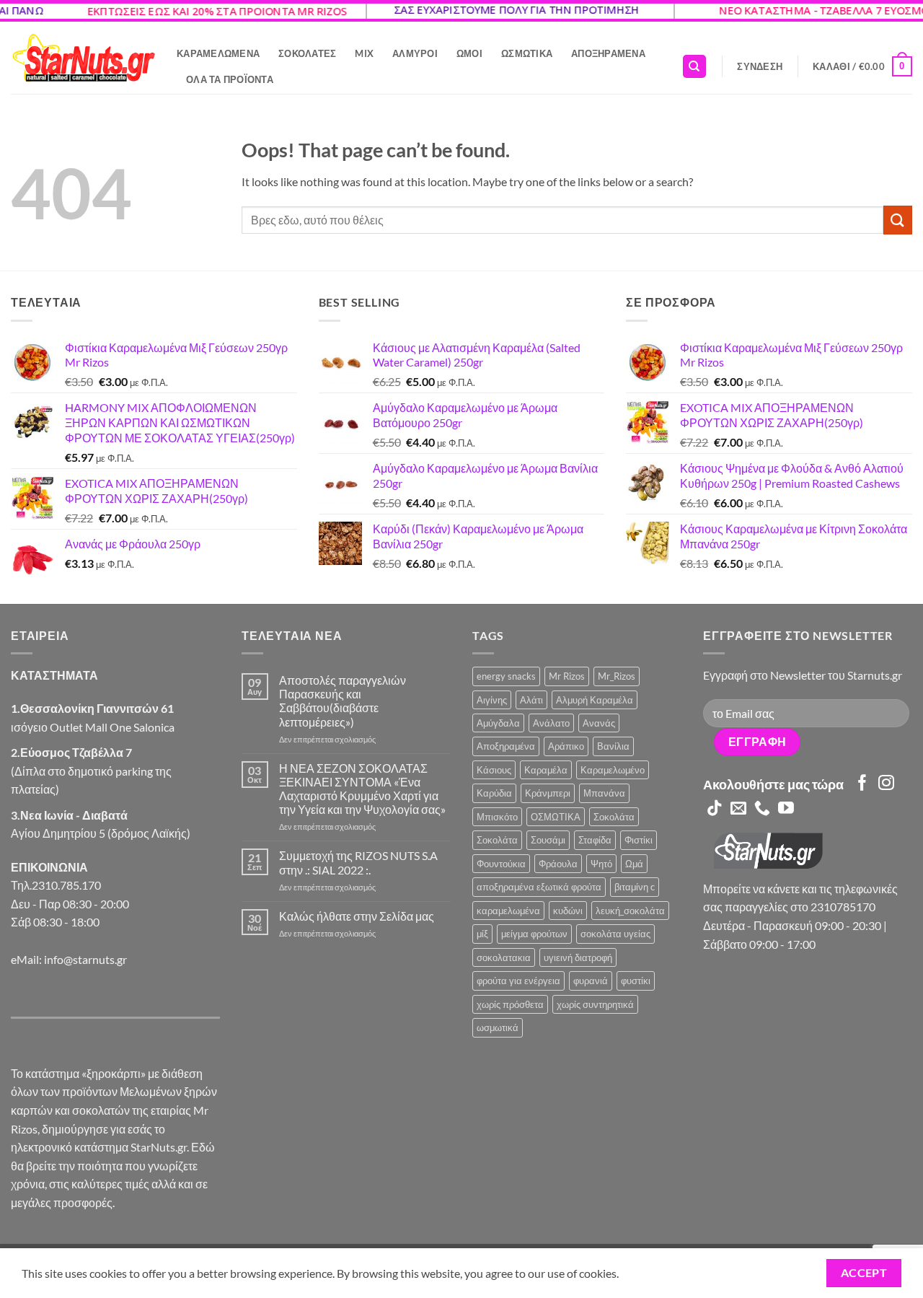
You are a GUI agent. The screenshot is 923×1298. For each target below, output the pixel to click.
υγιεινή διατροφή (578, 957)
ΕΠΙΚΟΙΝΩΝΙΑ (49, 867)
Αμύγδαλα (498, 723)
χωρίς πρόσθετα (510, 1004)
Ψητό (601, 863)
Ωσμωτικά (526, 53)
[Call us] (762, 809)
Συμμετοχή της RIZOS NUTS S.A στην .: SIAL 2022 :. (358, 862)
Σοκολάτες (307, 53)
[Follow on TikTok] (715, 809)
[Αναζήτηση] (694, 67)
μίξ (482, 933)
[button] (759, 66)
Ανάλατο (551, 723)
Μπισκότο (497, 817)
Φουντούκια (501, 863)
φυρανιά (590, 980)
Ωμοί (469, 53)
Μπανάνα (604, 793)
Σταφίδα (594, 840)
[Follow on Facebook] (862, 784)
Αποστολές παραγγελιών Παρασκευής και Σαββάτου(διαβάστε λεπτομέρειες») (342, 701)
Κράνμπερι (547, 793)
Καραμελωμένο (612, 770)
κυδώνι (568, 910)
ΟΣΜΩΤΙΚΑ (555, 817)
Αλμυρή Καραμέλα (594, 700)
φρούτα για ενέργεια (518, 980)
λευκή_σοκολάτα (630, 910)
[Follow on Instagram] (886, 784)
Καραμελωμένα (218, 53)
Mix (364, 53)
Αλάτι (531, 700)
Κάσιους (494, 770)
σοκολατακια (504, 957)
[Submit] (897, 220)
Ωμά (634, 863)
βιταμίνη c (634, 887)
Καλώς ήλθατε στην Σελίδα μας (356, 916)
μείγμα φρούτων (534, 933)
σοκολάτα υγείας (615, 933)
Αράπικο (566, 746)
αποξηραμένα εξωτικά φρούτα (539, 887)
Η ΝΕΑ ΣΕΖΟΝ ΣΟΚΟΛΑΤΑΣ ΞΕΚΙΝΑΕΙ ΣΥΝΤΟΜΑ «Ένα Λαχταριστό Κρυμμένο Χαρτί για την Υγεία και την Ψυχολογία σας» (362, 789)
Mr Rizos (567, 676)
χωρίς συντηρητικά (595, 1004)
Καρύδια (494, 793)
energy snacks (506, 676)
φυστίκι (635, 980)
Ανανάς (599, 723)
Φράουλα (558, 863)
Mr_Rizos (616, 676)
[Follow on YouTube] (786, 809)
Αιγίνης (492, 700)
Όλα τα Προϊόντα (229, 79)
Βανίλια (613, 746)
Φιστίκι (638, 840)
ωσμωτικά (497, 1027)
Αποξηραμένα (608, 53)
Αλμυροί (415, 53)
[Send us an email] (738, 809)
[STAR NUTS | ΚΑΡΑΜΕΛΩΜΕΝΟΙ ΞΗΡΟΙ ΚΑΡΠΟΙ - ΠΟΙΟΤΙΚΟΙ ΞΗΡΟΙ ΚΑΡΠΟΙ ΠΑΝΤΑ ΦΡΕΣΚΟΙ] (83, 58)
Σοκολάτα (614, 817)
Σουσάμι (548, 840)
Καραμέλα (546, 770)
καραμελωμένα (508, 910)
